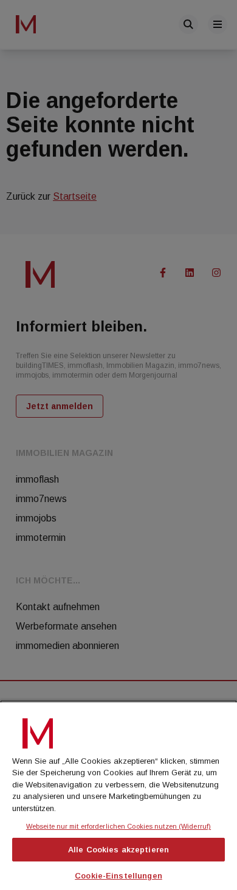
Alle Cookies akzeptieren (118, 849)
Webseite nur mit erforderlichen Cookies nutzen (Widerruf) (118, 826)
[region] (118, 795)
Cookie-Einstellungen (118, 875)
